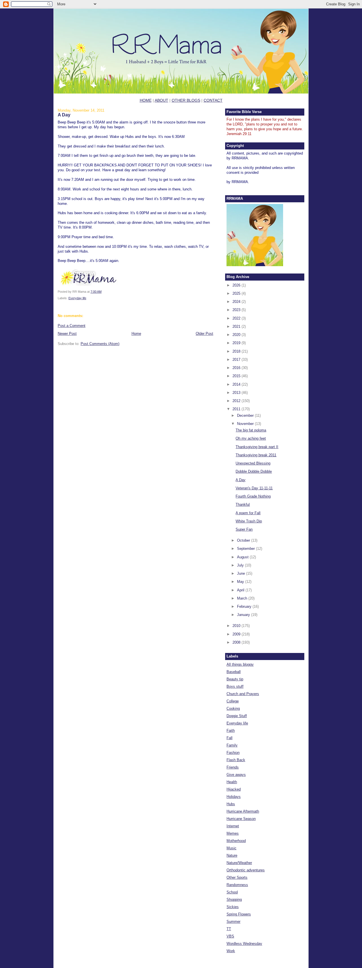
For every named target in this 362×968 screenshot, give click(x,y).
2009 (237, 634)
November (246, 424)
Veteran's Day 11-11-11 (254, 488)
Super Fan (244, 529)
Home (136, 333)
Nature (232, 855)
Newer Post (67, 333)
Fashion (233, 752)
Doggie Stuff (237, 716)
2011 (237, 409)
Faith (231, 730)
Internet (233, 826)
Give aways (236, 774)
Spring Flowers (239, 914)
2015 (237, 376)
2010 (237, 626)
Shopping (234, 899)
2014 (237, 384)
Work (231, 951)
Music (231, 848)
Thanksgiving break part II (257, 447)
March (242, 598)
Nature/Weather (239, 863)
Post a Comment (71, 326)
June (241, 573)
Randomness (237, 885)
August (243, 557)
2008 (237, 642)
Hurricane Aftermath (243, 811)
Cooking (233, 708)
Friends (233, 767)
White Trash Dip (249, 521)
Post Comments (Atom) (100, 344)
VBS (230, 936)
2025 (237, 293)
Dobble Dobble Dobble (254, 471)
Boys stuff (235, 686)
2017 (237, 359)
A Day (64, 114)
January (244, 615)
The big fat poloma (251, 430)
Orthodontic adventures (246, 870)
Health (232, 782)
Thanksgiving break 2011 (256, 455)
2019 (237, 343)
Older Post (204, 333)
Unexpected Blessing (253, 463)
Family (232, 745)
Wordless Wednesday (244, 943)
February (245, 606)
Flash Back (236, 760)
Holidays (234, 797)
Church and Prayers (243, 694)
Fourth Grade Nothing (253, 496)
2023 (237, 310)
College (233, 701)
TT (229, 929)
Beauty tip (235, 679)
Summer (233, 921)
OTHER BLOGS (186, 100)
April (241, 590)
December (246, 415)
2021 (237, 326)
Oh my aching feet (251, 438)
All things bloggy (240, 664)
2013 (237, 392)
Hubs (231, 804)
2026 (237, 285)
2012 (237, 401)
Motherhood (236, 841)
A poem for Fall (248, 513)
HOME (146, 100)
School (232, 892)
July (241, 565)
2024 (237, 301)
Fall (229, 738)
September (246, 548)
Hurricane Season (241, 819)
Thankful (243, 504)
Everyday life (77, 298)
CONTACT (213, 100)
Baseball (234, 672)
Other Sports (237, 877)
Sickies (233, 907)
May (241, 582)
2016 (237, 368)
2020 (237, 335)
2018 (237, 351)
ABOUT (161, 100)
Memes (233, 833)
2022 (237, 318)
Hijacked (234, 789)
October (244, 540)
